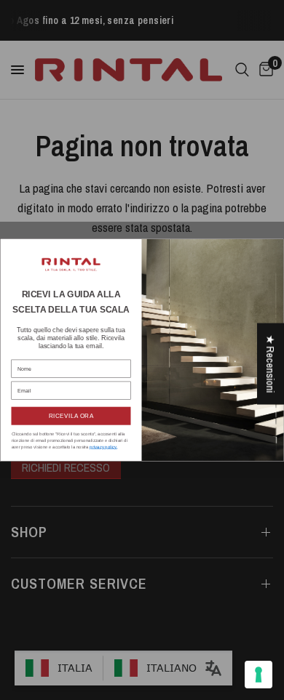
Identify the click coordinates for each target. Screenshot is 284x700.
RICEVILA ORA (71, 416)
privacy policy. (103, 446)
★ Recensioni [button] (270, 363)
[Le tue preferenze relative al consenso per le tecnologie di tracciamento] (258, 674)
